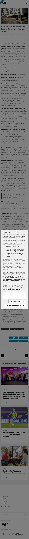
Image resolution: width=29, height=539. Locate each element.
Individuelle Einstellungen (13, 305)
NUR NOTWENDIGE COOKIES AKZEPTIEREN (12, 295)
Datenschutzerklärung (13, 289)
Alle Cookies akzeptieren (17, 301)
